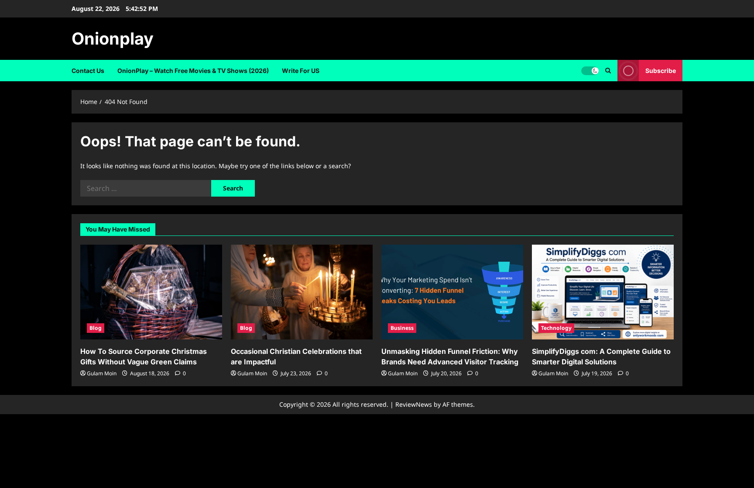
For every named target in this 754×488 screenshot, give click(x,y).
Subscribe (660, 70)
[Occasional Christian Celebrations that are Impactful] (302, 292)
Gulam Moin (102, 373)
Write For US (300, 70)
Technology (556, 328)
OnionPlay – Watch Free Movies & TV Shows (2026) (193, 70)
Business (402, 328)
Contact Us (88, 70)
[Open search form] (608, 70)
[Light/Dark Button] (590, 70)
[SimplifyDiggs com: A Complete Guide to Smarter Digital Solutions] (603, 292)
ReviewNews (413, 404)
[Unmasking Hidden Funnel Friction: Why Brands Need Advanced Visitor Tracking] (452, 292)
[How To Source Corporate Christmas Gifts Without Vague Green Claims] (151, 292)
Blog (95, 328)
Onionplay (113, 38)
